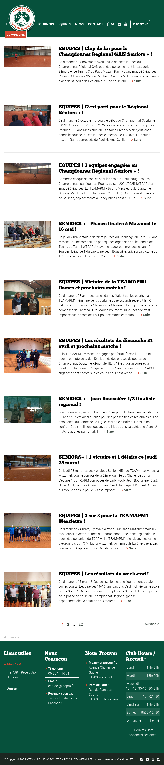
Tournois (45, 24)
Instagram (68, 698)
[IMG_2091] (27, 589)
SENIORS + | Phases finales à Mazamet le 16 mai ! (107, 226)
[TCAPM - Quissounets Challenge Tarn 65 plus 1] (27, 468)
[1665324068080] (27, 173)
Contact (95, 24)
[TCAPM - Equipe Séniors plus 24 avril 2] (27, 234)
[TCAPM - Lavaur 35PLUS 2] (27, 56)
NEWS (79, 24)
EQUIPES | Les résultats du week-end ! (104, 574)
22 (80, 624)
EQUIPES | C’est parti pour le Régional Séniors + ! (103, 109)
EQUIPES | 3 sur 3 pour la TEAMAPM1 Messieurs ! (103, 518)
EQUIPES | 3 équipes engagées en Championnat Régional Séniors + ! (99, 168)
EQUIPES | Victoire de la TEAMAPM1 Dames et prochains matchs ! (103, 285)
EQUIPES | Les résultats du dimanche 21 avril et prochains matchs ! (106, 343)
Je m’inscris (16, 35)
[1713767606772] (27, 355)
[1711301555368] (27, 530)
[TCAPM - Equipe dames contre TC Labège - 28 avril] (27, 297)
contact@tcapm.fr (61, 686)
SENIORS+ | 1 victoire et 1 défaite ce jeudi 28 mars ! (108, 460)
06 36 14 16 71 (58, 673)
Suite (137, 81)
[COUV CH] (27, 409)
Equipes (64, 24)
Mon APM (14, 664)
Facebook (55, 703)
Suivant (150, 624)
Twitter (53, 698)
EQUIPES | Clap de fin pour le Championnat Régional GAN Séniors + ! (105, 51)
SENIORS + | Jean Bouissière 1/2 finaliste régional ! (107, 401)
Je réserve (140, 24)
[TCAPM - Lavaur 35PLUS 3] (27, 115)
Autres (12, 688)
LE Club (12, 24)
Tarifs (28, 24)
